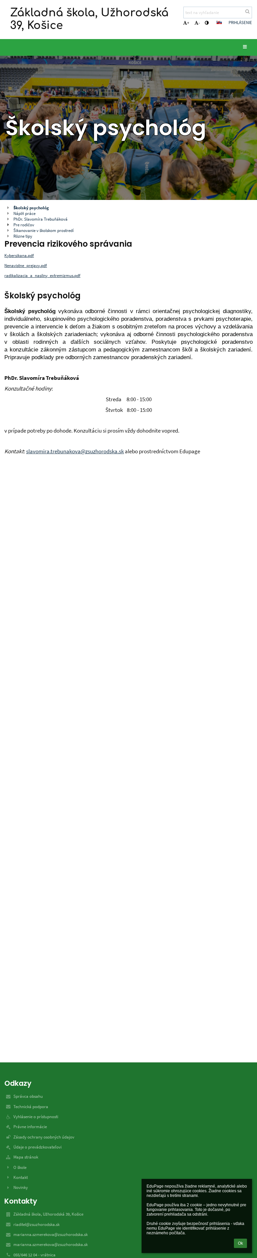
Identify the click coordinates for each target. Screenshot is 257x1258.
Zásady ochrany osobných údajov (43, 1137)
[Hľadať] (247, 11)
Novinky (20, 1187)
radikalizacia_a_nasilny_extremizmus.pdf (42, 275)
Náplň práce (24, 213)
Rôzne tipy (22, 236)
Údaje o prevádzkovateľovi (37, 1147)
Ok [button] (240, 1243)
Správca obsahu (28, 1096)
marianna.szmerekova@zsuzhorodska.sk (50, 1234)
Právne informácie (30, 1126)
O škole (19, 1167)
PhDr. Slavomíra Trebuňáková (40, 219)
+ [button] (188, 23)
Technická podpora (30, 1106)
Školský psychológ (31, 208)
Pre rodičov (23, 225)
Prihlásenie (240, 22)
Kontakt (20, 1177)
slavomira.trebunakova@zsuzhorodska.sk (75, 451)
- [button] (199, 23)
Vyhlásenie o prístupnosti (35, 1116)
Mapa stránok (25, 1157)
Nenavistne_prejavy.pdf (25, 265)
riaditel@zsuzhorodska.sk (36, 1224)
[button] (206, 22)
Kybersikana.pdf (19, 255)
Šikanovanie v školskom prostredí (43, 230)
